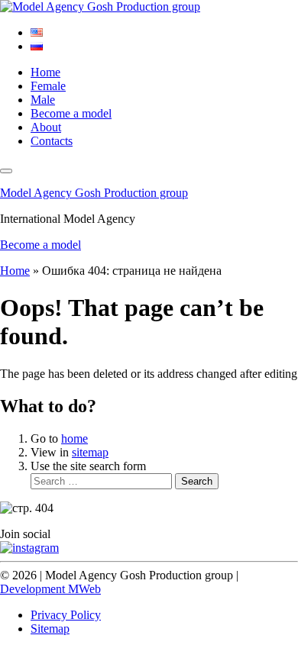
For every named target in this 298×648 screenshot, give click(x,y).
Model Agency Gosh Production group (94, 192)
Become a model (71, 113)
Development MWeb (50, 588)
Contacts (52, 140)
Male (43, 99)
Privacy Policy (66, 614)
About (46, 127)
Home (45, 72)
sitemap (90, 452)
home (74, 438)
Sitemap (50, 628)
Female (48, 85)
